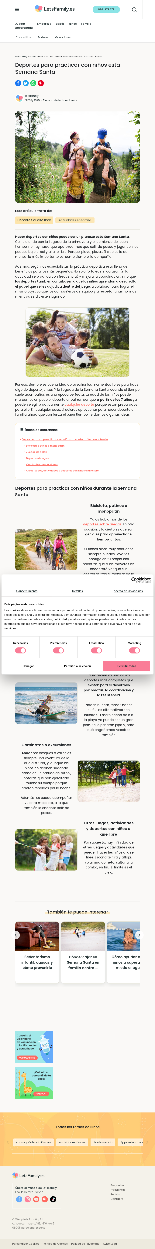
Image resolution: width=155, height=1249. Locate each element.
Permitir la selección (77, 666)
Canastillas (23, 37)
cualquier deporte (79, 404)
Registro (116, 1194)
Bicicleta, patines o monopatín (45, 446)
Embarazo (44, 24)
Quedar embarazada (24, 26)
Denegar (28, 666)
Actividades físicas (72, 1142)
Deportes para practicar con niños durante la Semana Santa (65, 439)
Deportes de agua (37, 458)
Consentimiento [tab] (26, 591)
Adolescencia (102, 1142)
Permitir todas (126, 666)
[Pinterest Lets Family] (45, 1199)
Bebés (60, 24)
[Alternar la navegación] (17, 8)
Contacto (117, 1199)
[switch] (58, 650)
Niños (73, 24)
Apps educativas (132, 1142)
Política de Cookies (55, 1244)
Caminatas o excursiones (42, 464)
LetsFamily (21, 56)
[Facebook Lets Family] (19, 1199)
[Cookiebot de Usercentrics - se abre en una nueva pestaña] (134, 580)
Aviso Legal (110, 1244)
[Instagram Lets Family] (28, 1199)
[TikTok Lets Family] (53, 1199)
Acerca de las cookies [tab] (128, 591)
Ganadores (63, 37)
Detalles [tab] (77, 591)
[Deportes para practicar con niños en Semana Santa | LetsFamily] (55, 6)
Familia (86, 24)
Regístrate (106, 9)
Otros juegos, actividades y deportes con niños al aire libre (62, 470)
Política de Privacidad (85, 1244)
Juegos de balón (36, 452)
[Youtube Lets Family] (36, 1199)
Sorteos (43, 37)
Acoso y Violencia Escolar (33, 1142)
